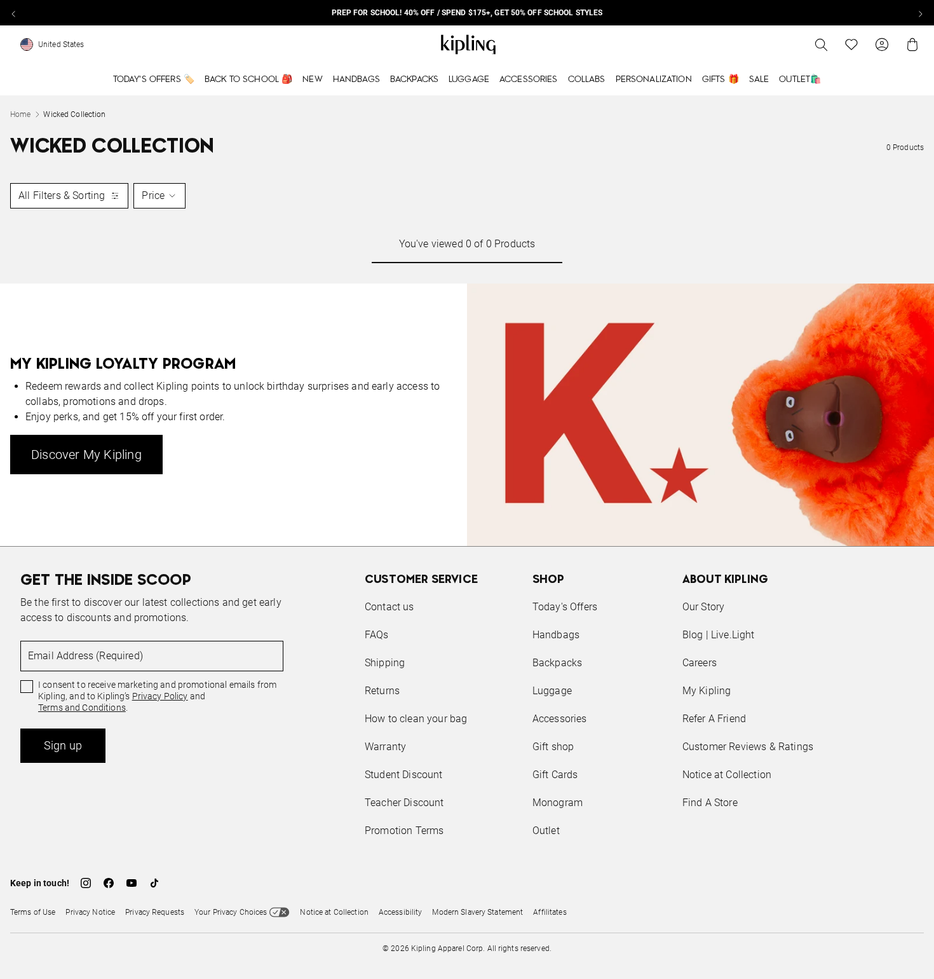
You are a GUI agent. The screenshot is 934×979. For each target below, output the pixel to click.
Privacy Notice (90, 912)
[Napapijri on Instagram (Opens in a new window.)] (85, 883)
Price (153, 195)
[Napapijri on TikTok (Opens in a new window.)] (154, 883)
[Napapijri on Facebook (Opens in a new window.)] (108, 883)
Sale (759, 79)
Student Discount (404, 775)
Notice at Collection (726, 775)
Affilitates (549, 912)
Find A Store (710, 803)
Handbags (356, 79)
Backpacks (414, 79)
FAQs (377, 635)
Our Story (703, 607)
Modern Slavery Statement (477, 912)
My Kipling (706, 691)
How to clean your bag (416, 719)
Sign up (63, 745)
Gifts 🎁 (720, 79)
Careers (699, 663)
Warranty (385, 747)
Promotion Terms (404, 831)
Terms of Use (32, 912)
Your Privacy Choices (230, 912)
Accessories (528, 79)
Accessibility (401, 912)
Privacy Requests (154, 912)
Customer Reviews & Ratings (747, 747)
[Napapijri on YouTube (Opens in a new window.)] (131, 883)
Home (20, 114)
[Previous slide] (14, 13)
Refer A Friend (714, 719)
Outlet (546, 831)
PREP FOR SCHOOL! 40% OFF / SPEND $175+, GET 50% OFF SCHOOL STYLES (467, 12)
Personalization (654, 79)
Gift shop (553, 747)
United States (61, 44)
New (312, 79)
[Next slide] (920, 13)
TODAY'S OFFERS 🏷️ (153, 79)
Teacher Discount (404, 803)
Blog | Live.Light (718, 635)
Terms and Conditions (82, 707)
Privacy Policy (160, 696)
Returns (382, 691)
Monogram (557, 803)
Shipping (385, 663)
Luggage (469, 79)
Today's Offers (564, 607)
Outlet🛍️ (800, 79)
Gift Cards (555, 775)
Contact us (389, 607)
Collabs (587, 79)
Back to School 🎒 (248, 79)
